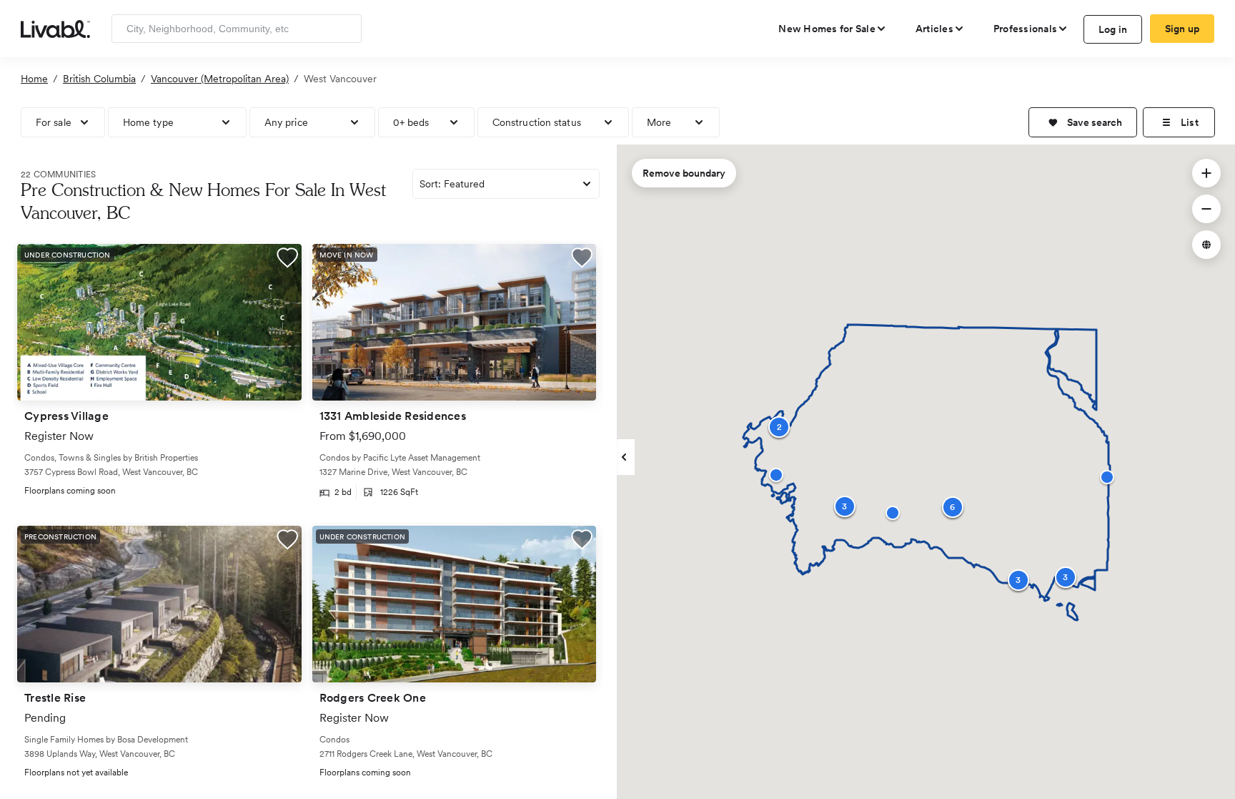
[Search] (345, 28)
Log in (1113, 29)
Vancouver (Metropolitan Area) (220, 78)
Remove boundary (684, 173)
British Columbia (99, 78)
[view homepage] (55, 28)
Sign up (1182, 28)
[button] (1082, 122)
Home (34, 78)
